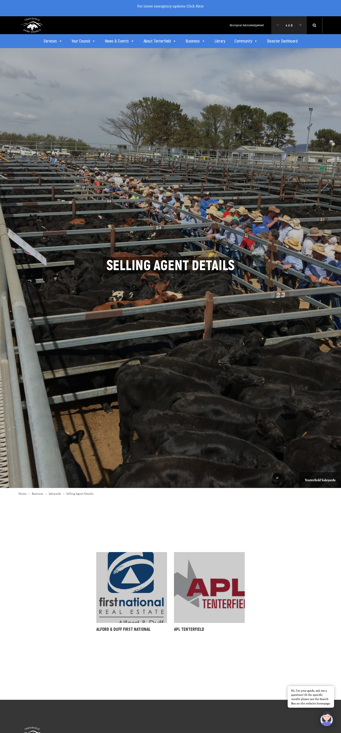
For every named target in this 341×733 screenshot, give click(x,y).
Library (220, 41)
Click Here (195, 6)
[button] (326, 718)
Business (193, 41)
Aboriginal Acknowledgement (247, 25)
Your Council (81, 41)
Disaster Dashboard (282, 41)
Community (243, 41)
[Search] (314, 25)
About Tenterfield (157, 41)
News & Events (117, 41)
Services (50, 41)
